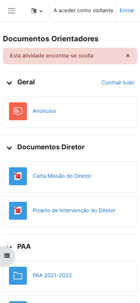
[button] (36, 11)
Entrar (127, 10)
